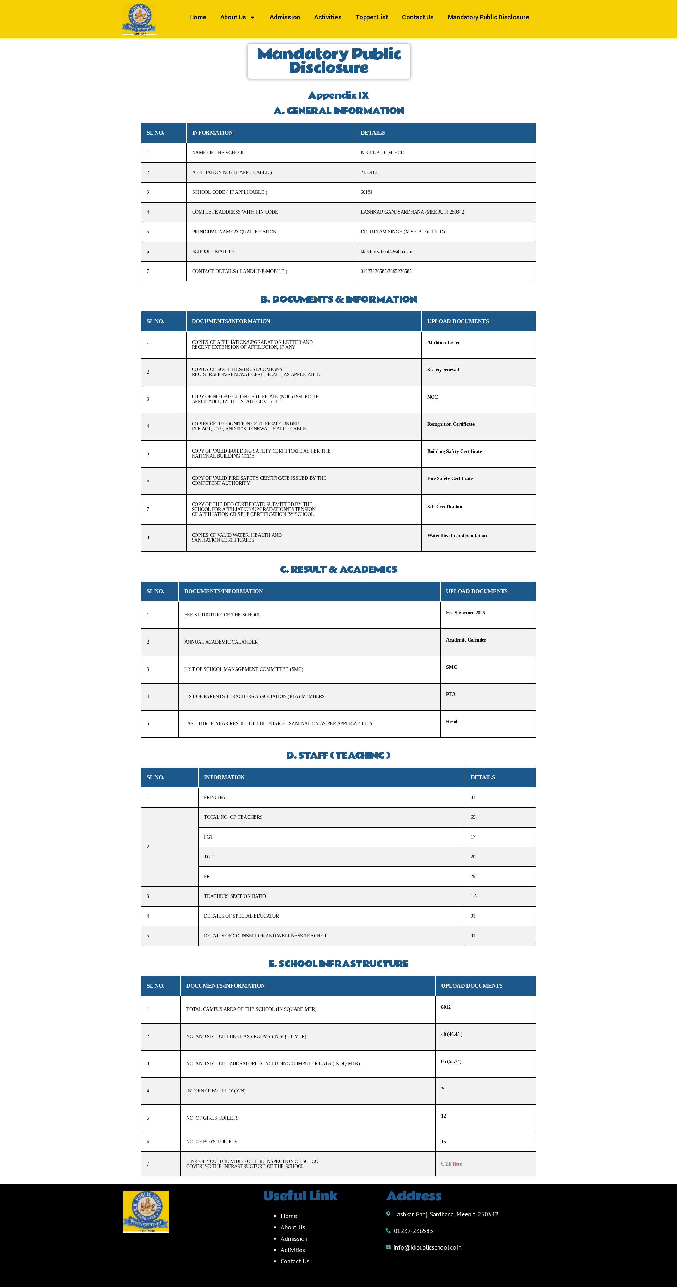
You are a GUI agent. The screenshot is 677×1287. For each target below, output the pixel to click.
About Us (233, 17)
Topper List (371, 17)
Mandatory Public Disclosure (488, 17)
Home (197, 17)
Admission (285, 17)
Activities (327, 17)
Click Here (451, 1164)
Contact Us (417, 17)
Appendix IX (338, 95)
